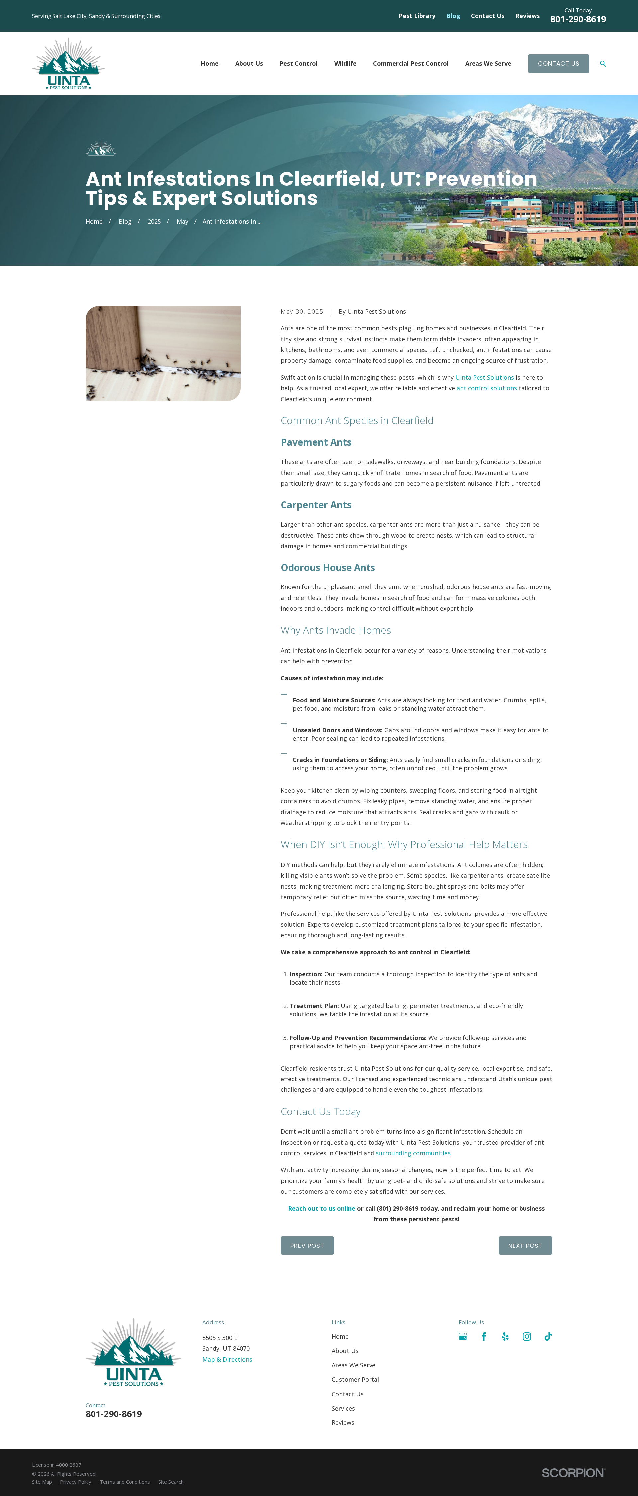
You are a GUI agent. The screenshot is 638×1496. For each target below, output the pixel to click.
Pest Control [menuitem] (298, 63)
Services (343, 1408)
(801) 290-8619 (397, 1208)
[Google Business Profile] (463, 1336)
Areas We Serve (353, 1365)
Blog (453, 16)
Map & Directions (227, 1359)
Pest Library (417, 16)
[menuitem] (42, 1481)
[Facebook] (484, 1336)
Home (340, 1336)
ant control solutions (487, 388)
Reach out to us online (321, 1208)
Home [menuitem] (210, 63)
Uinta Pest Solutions (484, 377)
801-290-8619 (578, 19)
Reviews (527, 16)
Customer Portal (355, 1379)
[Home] (68, 63)
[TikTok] (548, 1336)
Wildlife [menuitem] (345, 63)
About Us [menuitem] (249, 63)
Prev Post (307, 1246)
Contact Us (487, 16)
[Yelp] (505, 1336)
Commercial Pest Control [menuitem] (411, 63)
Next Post (525, 1246)
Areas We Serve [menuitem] (488, 63)
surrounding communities (413, 1153)
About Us (345, 1351)
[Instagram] (527, 1336)
